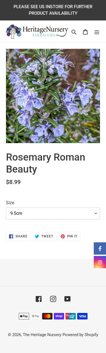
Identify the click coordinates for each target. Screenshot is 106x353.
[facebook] (100, 248)
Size (10, 202)
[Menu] (96, 31)
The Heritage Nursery (42, 334)
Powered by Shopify (80, 334)
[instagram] (100, 262)
